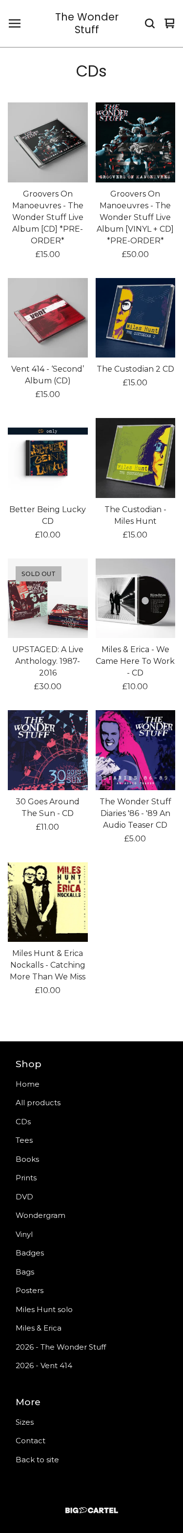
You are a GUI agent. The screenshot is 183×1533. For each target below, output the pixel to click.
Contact (30, 1440)
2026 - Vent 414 (44, 1365)
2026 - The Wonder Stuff (61, 1347)
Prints (26, 1177)
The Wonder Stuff (87, 24)
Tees (24, 1140)
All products (38, 1102)
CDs (23, 1121)
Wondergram (40, 1215)
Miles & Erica (38, 1328)
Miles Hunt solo (44, 1309)
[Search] (150, 23)
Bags (25, 1271)
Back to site (37, 1459)
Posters (29, 1290)
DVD (24, 1196)
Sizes (25, 1422)
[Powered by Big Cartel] (91, 1510)
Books (27, 1159)
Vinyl (24, 1234)
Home (28, 1084)
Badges (30, 1252)
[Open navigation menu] (14, 23)
